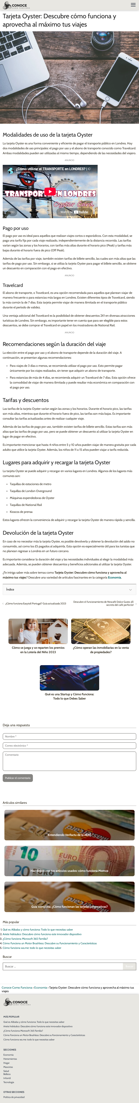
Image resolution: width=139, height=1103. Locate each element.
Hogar (6, 1062)
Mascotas (8, 1066)
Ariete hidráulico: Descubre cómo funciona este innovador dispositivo (42, 934)
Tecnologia (8, 1082)
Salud (6, 1071)
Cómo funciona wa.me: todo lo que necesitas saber (32, 947)
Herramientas (10, 1058)
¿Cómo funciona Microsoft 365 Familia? (25, 938)
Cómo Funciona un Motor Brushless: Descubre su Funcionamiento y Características (50, 943)
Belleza (7, 1074)
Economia (8, 1054)
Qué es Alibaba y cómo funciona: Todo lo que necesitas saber (38, 929)
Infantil (7, 1078)
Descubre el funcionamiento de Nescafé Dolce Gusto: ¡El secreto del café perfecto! (103, 603)
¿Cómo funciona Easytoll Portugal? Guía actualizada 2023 (35, 603)
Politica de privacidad (14, 1097)
